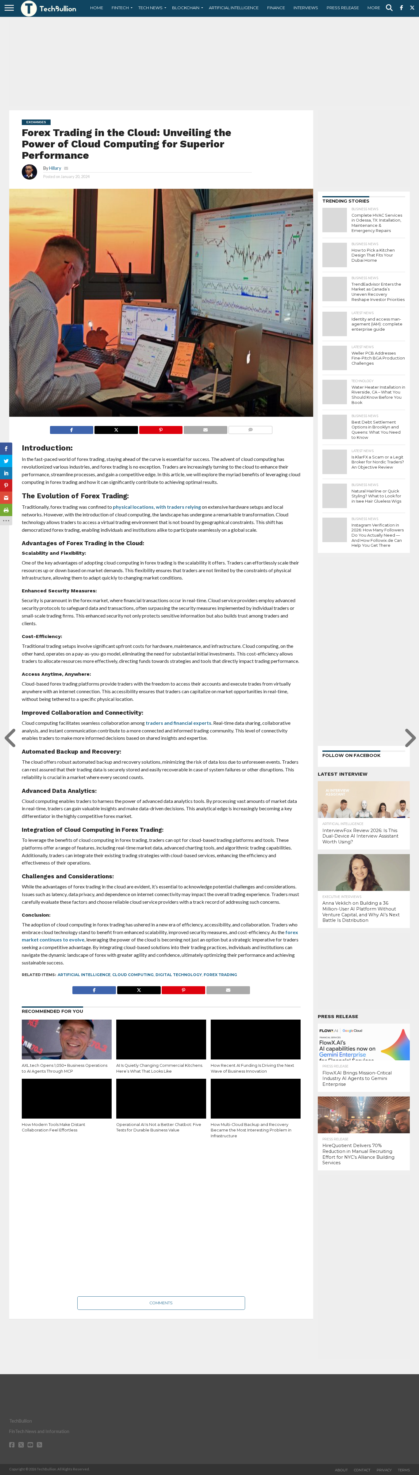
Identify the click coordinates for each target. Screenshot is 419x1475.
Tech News (150, 7)
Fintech (120, 7)
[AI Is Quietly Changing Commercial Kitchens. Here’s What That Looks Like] (161, 1047)
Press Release (343, 7)
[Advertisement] (209, 63)
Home (96, 7)
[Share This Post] (116, 428)
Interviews (306, 7)
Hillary (55, 168)
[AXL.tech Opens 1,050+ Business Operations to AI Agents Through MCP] (67, 1047)
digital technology (179, 974)
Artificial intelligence (84, 974)
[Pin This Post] (161, 428)
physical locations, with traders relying (157, 507)
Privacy (384, 1470)
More (373, 7)
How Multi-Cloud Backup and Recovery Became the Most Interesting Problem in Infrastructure (251, 1130)
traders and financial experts (178, 723)
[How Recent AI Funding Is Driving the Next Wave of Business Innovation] (256, 1047)
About (341, 1470)
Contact (362, 1470)
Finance (276, 7)
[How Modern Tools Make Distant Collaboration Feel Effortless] (67, 1106)
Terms (404, 1470)
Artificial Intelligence (234, 7)
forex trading (220, 974)
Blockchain (185, 7)
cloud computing (133, 974)
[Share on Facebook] (72, 428)
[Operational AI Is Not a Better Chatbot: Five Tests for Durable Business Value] (161, 1106)
